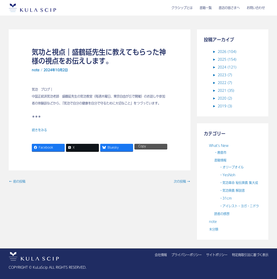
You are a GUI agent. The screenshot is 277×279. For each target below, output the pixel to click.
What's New (219, 145)
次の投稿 (182, 181)
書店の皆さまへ (229, 8)
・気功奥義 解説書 (232, 190)
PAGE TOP (267, 267)
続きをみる (39, 130)
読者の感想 (221, 214)
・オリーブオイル (231, 167)
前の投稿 (17, 181)
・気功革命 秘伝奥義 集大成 (238, 182)
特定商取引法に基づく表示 (250, 255)
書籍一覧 (206, 8)
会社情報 (161, 255)
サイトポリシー (216, 255)
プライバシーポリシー (186, 255)
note (36, 70)
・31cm (225, 198)
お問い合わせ (256, 8)
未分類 (213, 229)
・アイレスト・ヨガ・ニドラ (239, 206)
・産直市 (220, 152)
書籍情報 (220, 160)
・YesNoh (227, 175)
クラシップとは (182, 8)
